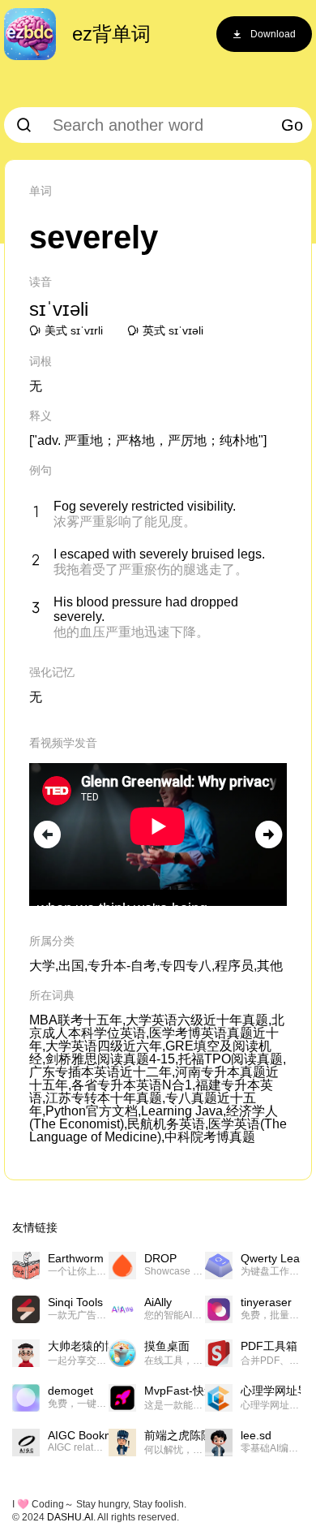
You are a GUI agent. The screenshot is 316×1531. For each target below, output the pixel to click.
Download (273, 34)
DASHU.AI (70, 1517)
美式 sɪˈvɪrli (74, 330)
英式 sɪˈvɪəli (173, 330)
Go (292, 125)
